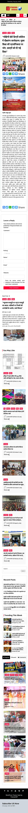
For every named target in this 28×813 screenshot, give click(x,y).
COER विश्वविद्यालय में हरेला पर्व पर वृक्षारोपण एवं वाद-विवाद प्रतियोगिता (18, 627)
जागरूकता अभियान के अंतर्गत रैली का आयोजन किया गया (13, 448)
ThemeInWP (14, 797)
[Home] (3, 15)
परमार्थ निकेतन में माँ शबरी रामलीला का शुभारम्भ (13, 703)
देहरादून (8, 408)
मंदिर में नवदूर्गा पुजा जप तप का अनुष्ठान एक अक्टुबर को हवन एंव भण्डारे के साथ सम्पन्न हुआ (14, 728)
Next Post (5, 296)
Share (21, 74)
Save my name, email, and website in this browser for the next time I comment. (14, 282)
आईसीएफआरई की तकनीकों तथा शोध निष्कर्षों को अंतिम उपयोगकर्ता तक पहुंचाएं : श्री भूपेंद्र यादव (14, 484)
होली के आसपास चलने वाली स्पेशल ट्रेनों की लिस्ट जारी (14, 412)
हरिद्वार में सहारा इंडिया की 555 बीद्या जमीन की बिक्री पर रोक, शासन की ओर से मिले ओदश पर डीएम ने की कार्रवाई (13, 377)
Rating (6, 250)
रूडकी (9, 33)
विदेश (17, 408)
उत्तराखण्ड (6, 373)
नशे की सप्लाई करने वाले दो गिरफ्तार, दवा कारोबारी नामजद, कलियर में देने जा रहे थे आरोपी (14, 554)
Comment (7, 230)
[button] (18, 15)
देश (4, 408)
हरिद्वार (13, 33)
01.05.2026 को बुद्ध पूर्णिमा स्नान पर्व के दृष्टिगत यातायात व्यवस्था (17, 648)
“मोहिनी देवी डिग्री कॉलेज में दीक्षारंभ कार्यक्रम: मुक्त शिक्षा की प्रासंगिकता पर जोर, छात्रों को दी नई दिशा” (13, 44)
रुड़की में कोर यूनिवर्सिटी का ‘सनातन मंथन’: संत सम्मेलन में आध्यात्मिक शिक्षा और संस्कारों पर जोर (18, 641)
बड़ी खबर (13, 408)
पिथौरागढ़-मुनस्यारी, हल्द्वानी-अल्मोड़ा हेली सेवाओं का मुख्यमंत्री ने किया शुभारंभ (14, 777)
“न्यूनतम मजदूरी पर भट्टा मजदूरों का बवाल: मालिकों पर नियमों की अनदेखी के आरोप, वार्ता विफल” (13, 305)
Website (6, 273)
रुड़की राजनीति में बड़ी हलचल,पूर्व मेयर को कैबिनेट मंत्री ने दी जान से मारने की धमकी (18, 634)
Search (6, 568)
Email (6, 265)
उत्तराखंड (4, 33)
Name (6, 257)
